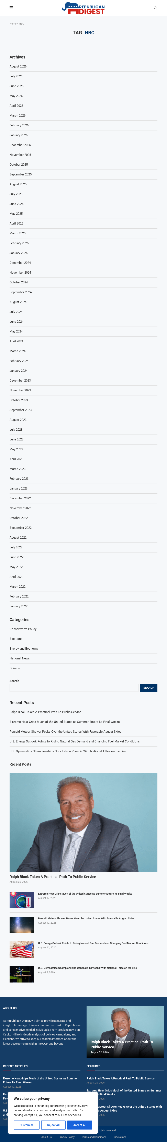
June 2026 (16, 86)
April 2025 (16, 223)
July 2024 (16, 312)
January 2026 (18, 135)
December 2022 (20, 498)
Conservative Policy (23, 629)
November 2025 (20, 155)
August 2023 (18, 420)
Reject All (53, 1125)
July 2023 (16, 429)
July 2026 (16, 76)
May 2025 (16, 214)
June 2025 (16, 204)
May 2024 (16, 331)
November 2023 (20, 390)
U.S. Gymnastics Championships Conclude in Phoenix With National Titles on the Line (68, 751)
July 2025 (16, 194)
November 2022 (20, 508)
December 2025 (20, 145)
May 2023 (16, 449)
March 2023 (17, 469)
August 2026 (18, 66)
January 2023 (18, 488)
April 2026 (16, 106)
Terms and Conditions (94, 1137)
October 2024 (19, 282)
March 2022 (17, 586)
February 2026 (19, 125)
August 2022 (18, 537)
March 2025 (17, 233)
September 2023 (21, 410)
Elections (16, 639)
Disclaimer (119, 1137)
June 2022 (16, 557)
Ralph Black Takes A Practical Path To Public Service (45, 712)
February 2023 (19, 479)
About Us (46, 1137)
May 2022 (16, 567)
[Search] (155, 8)
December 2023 (20, 380)
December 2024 (20, 263)
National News (20, 658)
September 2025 (21, 174)
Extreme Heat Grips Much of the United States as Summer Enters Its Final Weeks (65, 722)
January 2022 (18, 606)
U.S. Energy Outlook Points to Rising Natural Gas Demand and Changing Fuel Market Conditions (75, 741)
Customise (27, 1125)
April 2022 (16, 577)
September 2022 (21, 528)
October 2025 (19, 164)
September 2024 (21, 292)
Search (14, 681)
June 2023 (16, 439)
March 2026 (17, 115)
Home (13, 23)
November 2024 (20, 272)
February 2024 (19, 361)
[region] (53, 1113)
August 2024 (18, 302)
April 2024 (16, 341)
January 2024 (18, 371)
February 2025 (19, 243)
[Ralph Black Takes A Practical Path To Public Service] (83, 822)
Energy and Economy (24, 648)
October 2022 (19, 518)
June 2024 (16, 321)
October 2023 (19, 400)
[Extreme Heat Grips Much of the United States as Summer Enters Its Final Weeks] (22, 900)
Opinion (15, 668)
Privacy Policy (67, 1137)
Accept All (79, 1125)
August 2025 (18, 184)
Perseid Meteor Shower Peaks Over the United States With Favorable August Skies (65, 731)
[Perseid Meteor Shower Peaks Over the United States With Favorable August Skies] (22, 925)
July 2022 (16, 547)
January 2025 (18, 253)
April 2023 (16, 459)
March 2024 (17, 351)
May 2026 (16, 96)
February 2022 (19, 596)
